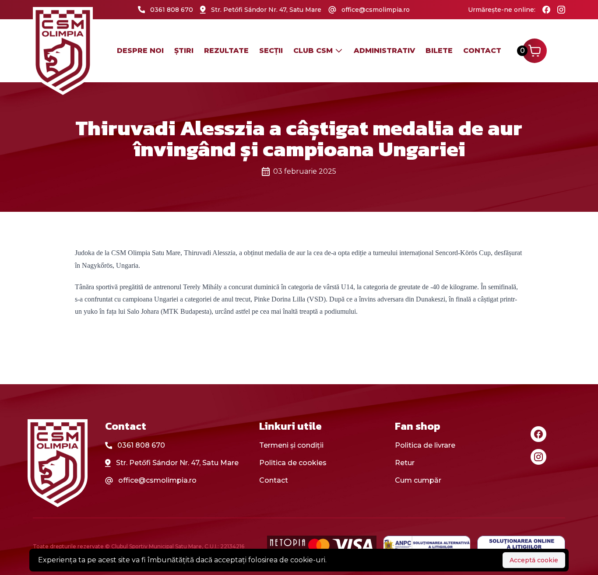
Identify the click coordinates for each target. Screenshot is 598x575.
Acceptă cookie (534, 560)
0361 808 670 (141, 445)
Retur (405, 463)
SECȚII (271, 50)
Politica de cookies (293, 463)
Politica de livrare (425, 445)
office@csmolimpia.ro (157, 480)
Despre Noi (140, 50)
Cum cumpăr (418, 480)
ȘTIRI (183, 50)
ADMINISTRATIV (384, 50)
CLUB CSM (313, 50)
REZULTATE (226, 50)
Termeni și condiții (291, 445)
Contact (482, 50)
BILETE (439, 50)
